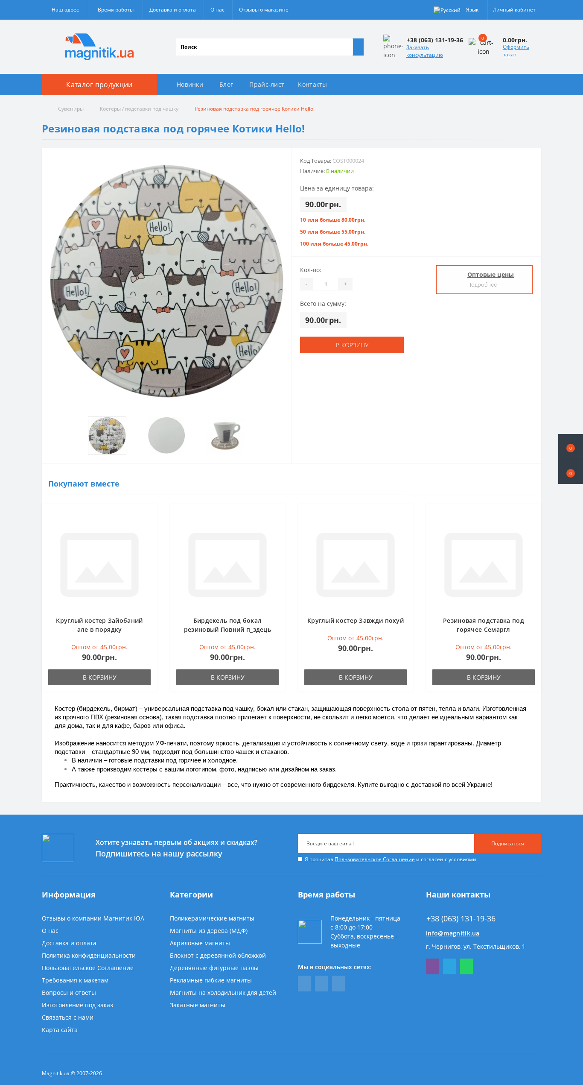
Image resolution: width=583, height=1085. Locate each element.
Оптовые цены (490, 274)
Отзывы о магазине (264, 9)
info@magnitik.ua (453, 933)
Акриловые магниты (200, 943)
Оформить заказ (516, 50)
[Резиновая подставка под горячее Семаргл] (483, 564)
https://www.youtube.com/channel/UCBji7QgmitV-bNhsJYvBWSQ (321, 983)
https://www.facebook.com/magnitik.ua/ (304, 983)
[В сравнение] (148, 529)
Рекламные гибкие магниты (211, 980)
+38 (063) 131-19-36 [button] (461, 919)
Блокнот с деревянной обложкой (218, 955)
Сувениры (71, 108)
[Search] (358, 47)
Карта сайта (60, 1030)
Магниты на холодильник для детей (223, 992)
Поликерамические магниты (212, 918)
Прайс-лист (266, 84)
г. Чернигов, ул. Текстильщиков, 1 (475, 946)
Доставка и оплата (172, 9)
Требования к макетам (75, 980)
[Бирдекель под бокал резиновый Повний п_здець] (227, 564)
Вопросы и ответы (69, 992)
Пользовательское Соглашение (375, 859)
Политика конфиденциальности (89, 955)
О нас (217, 9)
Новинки (190, 84)
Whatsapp (466, 966)
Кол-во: (310, 270)
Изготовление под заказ (77, 1005)
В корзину (352, 345)
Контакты (312, 84)
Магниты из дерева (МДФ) (209, 931)
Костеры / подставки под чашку (139, 108)
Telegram (449, 966)
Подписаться (507, 843)
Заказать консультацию (424, 51)
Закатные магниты (197, 1005)
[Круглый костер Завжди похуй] (355, 564)
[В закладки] (148, 516)
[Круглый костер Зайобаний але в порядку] (99, 564)
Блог (226, 84)
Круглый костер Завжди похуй (355, 620)
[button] (570, 471)
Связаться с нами (67, 1017)
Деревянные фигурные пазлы (214, 968)
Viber (432, 966)
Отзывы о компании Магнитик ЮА (93, 918)
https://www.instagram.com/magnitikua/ (338, 983)
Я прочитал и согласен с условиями (390, 859)
